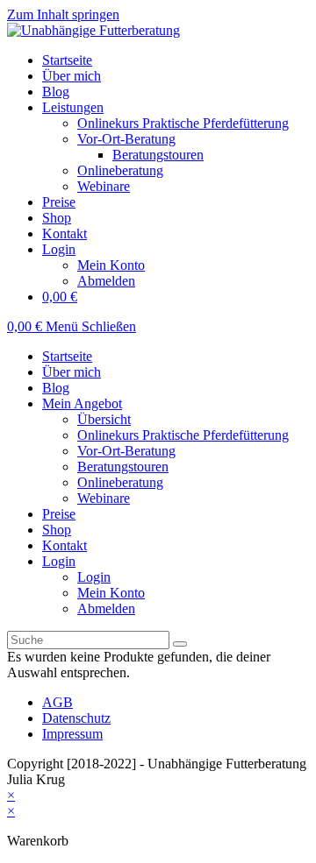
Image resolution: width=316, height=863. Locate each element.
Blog (55, 387)
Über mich (71, 371)
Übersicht (104, 419)
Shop (56, 529)
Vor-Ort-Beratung (126, 450)
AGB (57, 702)
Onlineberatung (120, 482)
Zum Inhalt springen (63, 14)
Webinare (103, 498)
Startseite (67, 356)
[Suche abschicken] (180, 644)
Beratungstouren (123, 466)
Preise (58, 513)
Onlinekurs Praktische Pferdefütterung (183, 435)
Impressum (72, 733)
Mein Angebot (82, 403)
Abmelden (106, 608)
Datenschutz (76, 718)
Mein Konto (111, 592)
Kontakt (64, 545)
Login (58, 561)
